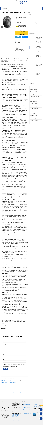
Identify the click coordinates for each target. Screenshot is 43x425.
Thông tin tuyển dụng (26, 409)
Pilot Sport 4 (24, 40)
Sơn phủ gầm (32, 94)
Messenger (25, 36)
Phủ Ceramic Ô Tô (33, 91)
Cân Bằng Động (33, 98)
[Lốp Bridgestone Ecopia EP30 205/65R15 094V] (5, 385)
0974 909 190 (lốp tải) (15, 416)
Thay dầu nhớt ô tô (33, 110)
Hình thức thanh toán (26, 407)
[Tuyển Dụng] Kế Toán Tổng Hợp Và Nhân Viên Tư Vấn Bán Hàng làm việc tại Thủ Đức (39, 42)
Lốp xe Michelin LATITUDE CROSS (23, 393)
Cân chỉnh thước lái (33, 89)
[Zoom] (2, 27)
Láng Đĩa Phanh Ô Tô (34, 103)
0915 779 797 (15, 414)
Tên (4, 354)
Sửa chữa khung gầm (34, 122)
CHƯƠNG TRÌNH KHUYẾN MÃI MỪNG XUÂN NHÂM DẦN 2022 (39, 47)
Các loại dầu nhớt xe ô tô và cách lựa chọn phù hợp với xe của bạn (38, 60)
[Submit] (41, 8)
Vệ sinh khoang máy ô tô (34, 118)
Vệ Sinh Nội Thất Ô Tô (34, 115)
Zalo (18, 36)
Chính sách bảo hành (26, 406)
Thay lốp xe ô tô (33, 86)
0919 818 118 (17, 415)
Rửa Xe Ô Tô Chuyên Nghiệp (35, 106)
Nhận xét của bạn (6, 344)
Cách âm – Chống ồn (34, 120)
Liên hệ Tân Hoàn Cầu (27, 413)
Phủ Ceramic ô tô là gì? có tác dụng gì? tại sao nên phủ (39, 78)
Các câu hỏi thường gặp (27, 402)
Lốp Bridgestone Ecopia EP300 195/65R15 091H (13, 393)
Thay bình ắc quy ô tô (34, 108)
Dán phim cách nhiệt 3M (34, 96)
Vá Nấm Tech (32, 113)
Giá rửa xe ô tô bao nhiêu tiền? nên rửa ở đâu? (38, 56)
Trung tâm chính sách (26, 404)
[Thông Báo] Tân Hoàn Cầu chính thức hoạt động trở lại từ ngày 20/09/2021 (39, 51)
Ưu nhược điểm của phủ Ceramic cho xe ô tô (39, 69)
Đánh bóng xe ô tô (33, 101)
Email (4, 359)
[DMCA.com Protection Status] (34, 414)
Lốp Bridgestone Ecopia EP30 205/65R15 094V (4, 393)
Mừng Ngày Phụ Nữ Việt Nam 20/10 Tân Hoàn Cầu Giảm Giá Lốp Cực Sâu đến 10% (39, 38)
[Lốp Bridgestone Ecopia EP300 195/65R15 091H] (14, 385)
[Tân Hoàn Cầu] (21, 3)
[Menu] (1, 3)
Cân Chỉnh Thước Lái (37, 406)
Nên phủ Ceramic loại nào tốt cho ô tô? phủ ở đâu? (39, 65)
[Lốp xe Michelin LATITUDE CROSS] (24, 385)
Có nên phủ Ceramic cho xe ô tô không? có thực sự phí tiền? (39, 74)
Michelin (20, 40)
